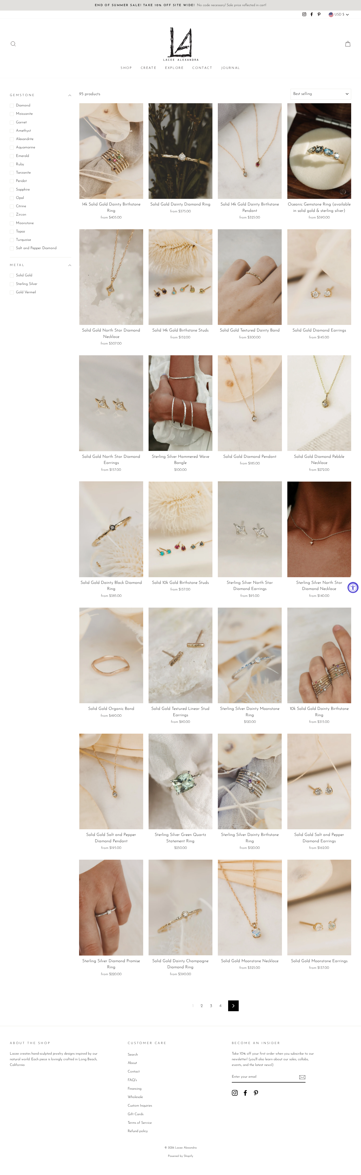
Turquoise (23, 240)
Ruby (20, 164)
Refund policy (138, 1131)
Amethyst (23, 131)
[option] (180, 5)
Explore (174, 68)
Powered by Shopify (180, 1156)
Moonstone (25, 223)
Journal (230, 68)
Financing (134, 1089)
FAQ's (132, 1080)
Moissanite (24, 114)
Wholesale (135, 1097)
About (132, 1063)
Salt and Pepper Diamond (36, 248)
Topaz (20, 231)
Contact (202, 68)
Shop (126, 68)
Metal (17, 265)
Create (149, 68)
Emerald (22, 156)
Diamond (23, 105)
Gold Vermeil (26, 292)
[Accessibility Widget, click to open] (353, 587)
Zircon (21, 215)
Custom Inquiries (140, 1106)
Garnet (21, 122)
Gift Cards (135, 1114)
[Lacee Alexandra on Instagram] (235, 1093)
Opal (20, 198)
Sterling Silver (26, 284)
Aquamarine (25, 147)
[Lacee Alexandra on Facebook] (245, 1093)
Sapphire (23, 190)
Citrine (21, 206)
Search (133, 1055)
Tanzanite (23, 173)
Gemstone (22, 95)
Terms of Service (140, 1123)
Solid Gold (24, 275)
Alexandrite (24, 139)
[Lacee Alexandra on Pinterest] (256, 1093)
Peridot (21, 181)
